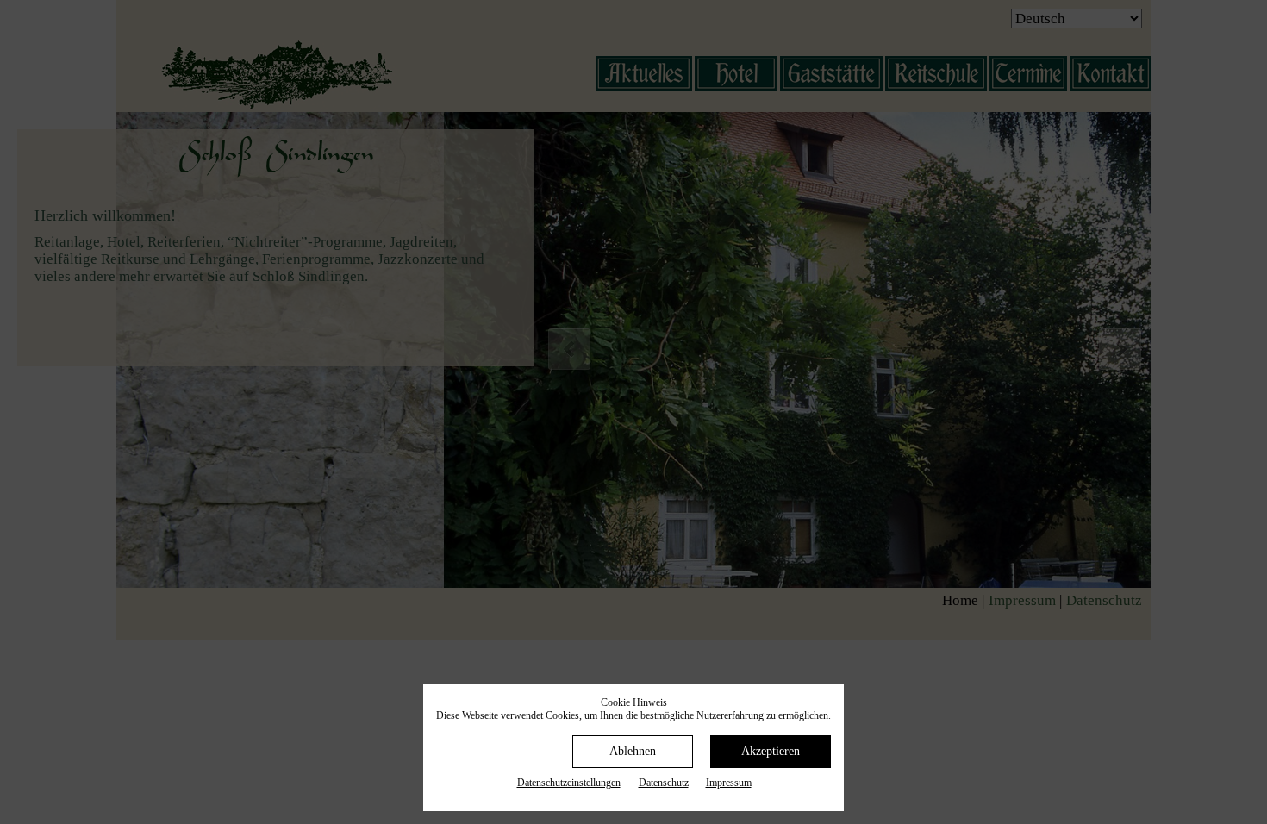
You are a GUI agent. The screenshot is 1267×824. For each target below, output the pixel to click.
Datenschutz (664, 783)
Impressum (729, 783)
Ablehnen (632, 751)
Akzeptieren (770, 751)
